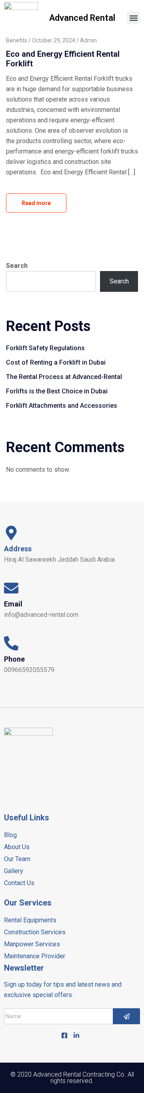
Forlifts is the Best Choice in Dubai (57, 391)
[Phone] (11, 643)
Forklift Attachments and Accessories (61, 405)
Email (13, 604)
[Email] (11, 588)
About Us (17, 847)
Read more (36, 203)
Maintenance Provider (34, 956)
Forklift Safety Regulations (45, 348)
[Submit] (126, 1016)
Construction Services (35, 932)
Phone (14, 659)
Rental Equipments (30, 920)
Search (17, 265)
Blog (10, 835)
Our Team (17, 859)
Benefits (16, 40)
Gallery (13, 871)
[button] (133, 17)
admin (88, 40)
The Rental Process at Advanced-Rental (64, 377)
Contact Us (19, 883)
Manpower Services (32, 944)
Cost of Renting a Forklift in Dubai (56, 362)
